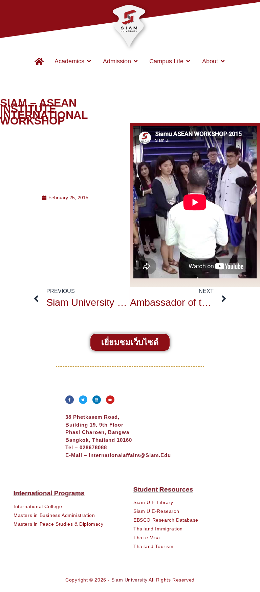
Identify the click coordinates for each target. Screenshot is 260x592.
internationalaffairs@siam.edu (130, 455)
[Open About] (223, 61)
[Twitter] (83, 399)
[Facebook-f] (69, 399)
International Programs (49, 493)
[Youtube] (110, 399)
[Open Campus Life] (188, 61)
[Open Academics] (89, 61)
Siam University (129, 580)
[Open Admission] (136, 61)
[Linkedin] (96, 399)
